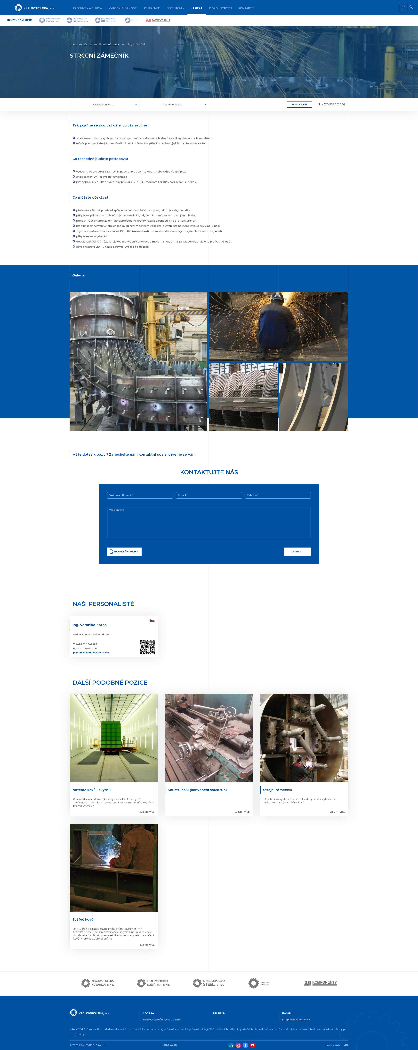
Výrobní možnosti (123, 8)
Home (73, 44)
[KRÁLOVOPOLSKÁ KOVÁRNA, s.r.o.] (49, 20)
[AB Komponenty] (158, 20)
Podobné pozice (172, 104)
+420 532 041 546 (333, 104)
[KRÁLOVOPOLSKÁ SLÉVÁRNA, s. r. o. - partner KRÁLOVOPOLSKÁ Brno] (153, 984)
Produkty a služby (87, 8)
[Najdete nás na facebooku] (245, 1045)
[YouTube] (252, 1045)
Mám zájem (299, 104)
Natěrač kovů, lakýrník (92, 790)
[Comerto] (345, 1045)
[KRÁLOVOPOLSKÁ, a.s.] (103, 1013)
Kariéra (196, 8)
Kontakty (246, 8)
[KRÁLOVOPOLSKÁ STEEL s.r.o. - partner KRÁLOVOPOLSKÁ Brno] (209, 984)
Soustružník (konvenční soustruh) (197, 790)
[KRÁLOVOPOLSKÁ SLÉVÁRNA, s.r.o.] (77, 20)
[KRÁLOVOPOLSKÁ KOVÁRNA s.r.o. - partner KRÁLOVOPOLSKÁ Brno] (97, 984)
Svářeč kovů (83, 919)
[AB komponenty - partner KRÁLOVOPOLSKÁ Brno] (320, 984)
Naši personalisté (103, 104)
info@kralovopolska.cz (296, 1019)
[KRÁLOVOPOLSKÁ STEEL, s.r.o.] (105, 20)
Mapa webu (170, 1044)
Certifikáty (175, 8)
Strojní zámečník (277, 790)
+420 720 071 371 (86, 648)
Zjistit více (147, 811)
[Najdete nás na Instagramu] (238, 1045)
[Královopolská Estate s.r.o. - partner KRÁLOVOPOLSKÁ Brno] (265, 984)
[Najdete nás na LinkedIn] (231, 1045)
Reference (152, 8)
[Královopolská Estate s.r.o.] (130, 20)
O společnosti (220, 8)
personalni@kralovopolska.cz (91, 652)
